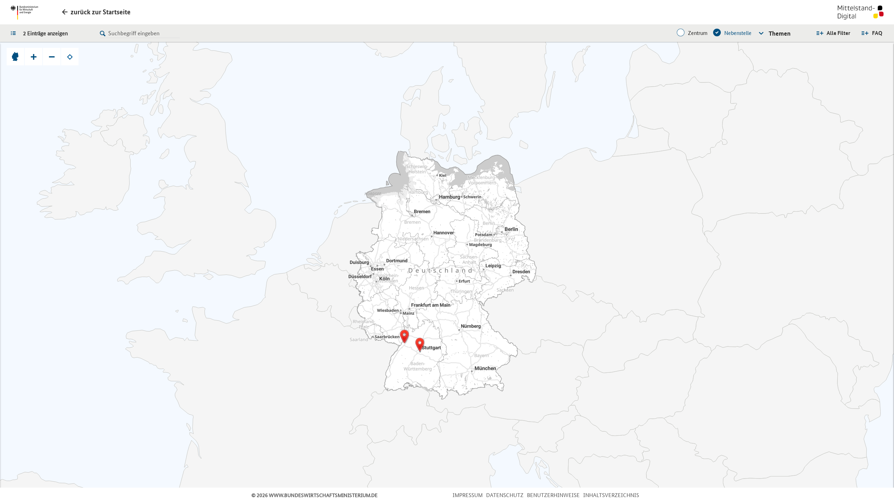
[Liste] (15, 32)
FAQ (877, 33)
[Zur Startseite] (861, 13)
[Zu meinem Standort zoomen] (70, 56)
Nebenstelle (738, 33)
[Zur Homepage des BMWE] (24, 13)
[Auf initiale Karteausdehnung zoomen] (15, 56)
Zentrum (698, 33)
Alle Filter (838, 33)
